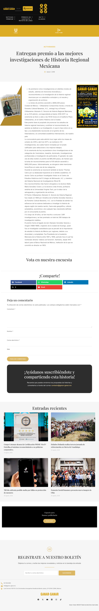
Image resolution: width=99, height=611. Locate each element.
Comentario (11, 309)
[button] (23, 282)
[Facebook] (38, 599)
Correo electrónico (13, 340)
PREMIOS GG (26, 17)
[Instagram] (41, 11)
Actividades (49, 47)
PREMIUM (9, 19)
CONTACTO (26, 19)
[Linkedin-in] (45, 8)
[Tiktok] (45, 11)
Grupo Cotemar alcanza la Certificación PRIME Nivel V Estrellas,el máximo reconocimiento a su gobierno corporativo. (25, 447)
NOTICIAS (9, 17)
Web (8, 349)
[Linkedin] (52, 599)
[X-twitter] (45, 5)
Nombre (10, 331)
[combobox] (18, 8)
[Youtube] (41, 8)
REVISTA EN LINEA (26, 20)
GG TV (41, 17)
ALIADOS (42, 19)
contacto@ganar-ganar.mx (61, 385)
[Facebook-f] (41, 5)
